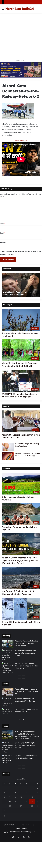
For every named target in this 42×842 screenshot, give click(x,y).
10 (4, 797)
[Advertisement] (21, 35)
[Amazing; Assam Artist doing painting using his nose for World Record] (7, 644)
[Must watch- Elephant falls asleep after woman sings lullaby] (7, 655)
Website (3, 242)
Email (2, 233)
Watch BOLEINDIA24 (21, 140)
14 (26, 797)
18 (10, 801)
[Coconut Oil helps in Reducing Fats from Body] (8, 447)
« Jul (3, 816)
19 (15, 801)
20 (21, 801)
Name (2, 224)
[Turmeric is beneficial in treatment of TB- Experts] (7, 702)
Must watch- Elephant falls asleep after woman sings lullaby (25, 653)
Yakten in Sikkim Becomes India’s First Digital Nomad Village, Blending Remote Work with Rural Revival (20, 560)
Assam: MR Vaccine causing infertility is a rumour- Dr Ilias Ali (26, 691)
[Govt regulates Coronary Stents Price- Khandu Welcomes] (8, 456)
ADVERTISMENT (21, 60)
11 (10, 797)
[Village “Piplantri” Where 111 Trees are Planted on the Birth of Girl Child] (7, 668)
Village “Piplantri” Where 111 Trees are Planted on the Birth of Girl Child (27, 665)
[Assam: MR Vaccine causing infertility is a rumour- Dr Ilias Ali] (7, 692)
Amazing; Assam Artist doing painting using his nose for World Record (26, 643)
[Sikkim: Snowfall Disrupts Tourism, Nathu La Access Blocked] (7, 747)
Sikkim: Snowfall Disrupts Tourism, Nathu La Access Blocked (25, 745)
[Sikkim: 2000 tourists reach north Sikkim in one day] (7, 759)
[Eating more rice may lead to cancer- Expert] (7, 712)
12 (15, 797)
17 (4, 801)
